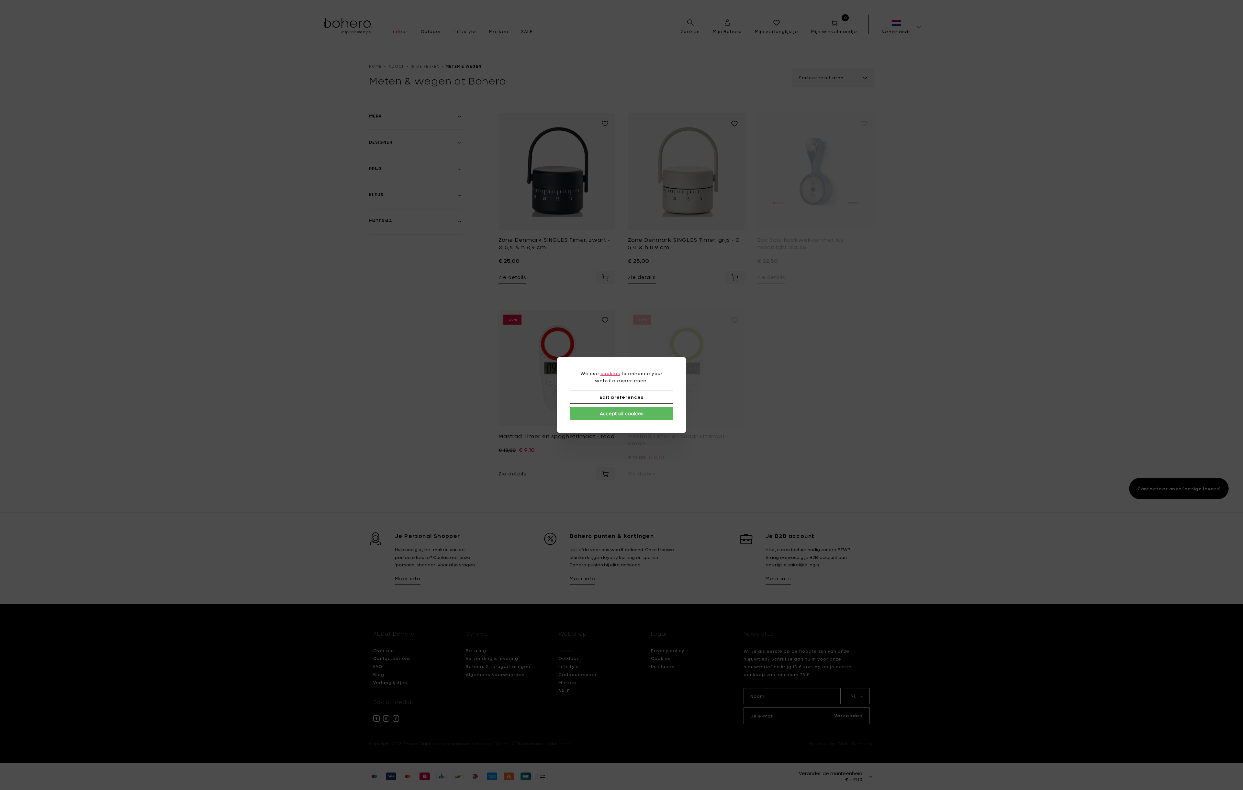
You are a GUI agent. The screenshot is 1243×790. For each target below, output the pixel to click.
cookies (610, 373)
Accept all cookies (622, 413)
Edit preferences (621, 397)
